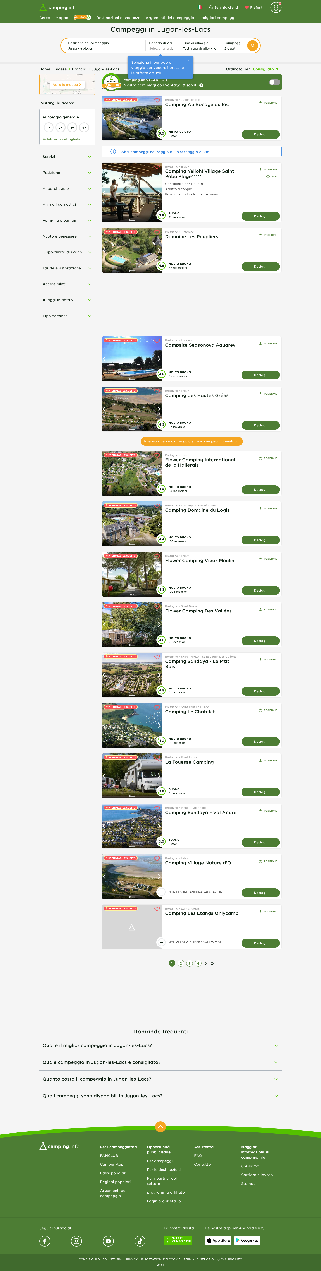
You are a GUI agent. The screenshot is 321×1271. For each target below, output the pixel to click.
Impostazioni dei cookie (160, 1259)
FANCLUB (109, 1155)
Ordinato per (238, 69)
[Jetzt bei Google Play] (247, 1240)
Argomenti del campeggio (170, 17)
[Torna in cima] (160, 1126)
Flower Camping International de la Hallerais (200, 462)
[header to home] (58, 7)
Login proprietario (164, 1201)
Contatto (202, 1164)
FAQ (198, 1155)
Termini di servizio (199, 1259)
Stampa (248, 1183)
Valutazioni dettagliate (61, 139)
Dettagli (260, 134)
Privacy (131, 1259)
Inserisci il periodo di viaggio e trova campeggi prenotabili (191, 441)
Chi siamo (250, 1166)
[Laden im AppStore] (218, 1240)
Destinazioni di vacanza (118, 17)
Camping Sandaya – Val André (200, 812)
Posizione (270, 102)
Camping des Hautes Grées (197, 395)
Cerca (44, 17)
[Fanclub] (82, 17)
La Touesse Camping (189, 762)
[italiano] (199, 7)
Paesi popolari (113, 1173)
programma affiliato (166, 1192)
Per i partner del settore (162, 1180)
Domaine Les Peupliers (191, 236)
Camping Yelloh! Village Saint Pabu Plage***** (199, 173)
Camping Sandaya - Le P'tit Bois (197, 664)
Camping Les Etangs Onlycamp (201, 913)
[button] (105, 46)
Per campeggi (160, 1160)
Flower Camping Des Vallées (198, 610)
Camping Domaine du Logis (197, 510)
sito (274, 176)
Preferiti (256, 7)
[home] (59, 1145)
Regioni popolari (115, 1181)
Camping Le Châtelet (190, 711)
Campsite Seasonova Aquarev (200, 344)
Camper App (111, 1164)
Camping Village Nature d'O (198, 862)
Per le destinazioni (164, 1169)
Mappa (61, 17)
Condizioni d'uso (93, 1259)
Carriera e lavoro (257, 1174)
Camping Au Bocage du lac (197, 104)
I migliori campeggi (217, 17)
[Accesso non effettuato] (276, 7)
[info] (201, 85)
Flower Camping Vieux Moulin (199, 560)
